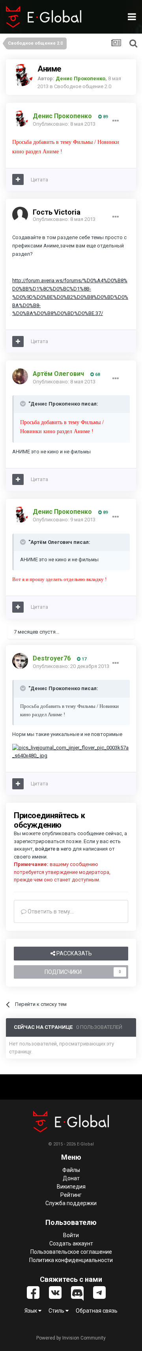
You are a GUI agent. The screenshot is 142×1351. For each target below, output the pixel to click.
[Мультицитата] (18, 179)
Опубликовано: (64, 124)
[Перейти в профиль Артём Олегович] (20, 376)
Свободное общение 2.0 (82, 86)
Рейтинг (71, 1195)
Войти (71, 1235)
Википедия (71, 1186)
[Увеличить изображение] (71, 752)
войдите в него (53, 849)
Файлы (71, 1170)
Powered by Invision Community (71, 1338)
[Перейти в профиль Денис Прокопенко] (22, 75)
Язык (31, 1311)
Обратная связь (97, 1311)
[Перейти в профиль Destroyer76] (20, 661)
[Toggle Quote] (23, 403)
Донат (71, 1178)
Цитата (39, 180)
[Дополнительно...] (115, 121)
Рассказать (73, 953)
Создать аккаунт (71, 1243)
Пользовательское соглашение (71, 1252)
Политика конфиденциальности (71, 1260)
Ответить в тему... (50, 911)
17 (83, 659)
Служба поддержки (71, 1203)
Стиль (57, 1311)
